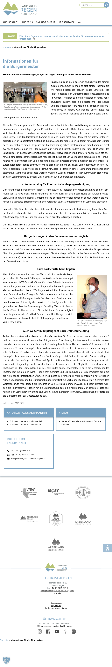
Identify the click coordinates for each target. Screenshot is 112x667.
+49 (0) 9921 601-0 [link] (59, 588)
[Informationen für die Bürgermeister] (25, 101)
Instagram (40, 631)
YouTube (57, 631)
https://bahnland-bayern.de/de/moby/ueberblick (56, 492)
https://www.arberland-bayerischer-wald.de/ (56, 519)
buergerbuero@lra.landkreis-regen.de (27, 458)
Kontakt (57, 593)
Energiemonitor (74, 631)
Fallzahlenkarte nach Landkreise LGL (25, 424)
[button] (6, 660)
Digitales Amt (65, 631)
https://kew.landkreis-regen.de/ (83, 519)
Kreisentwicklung (70, 22)
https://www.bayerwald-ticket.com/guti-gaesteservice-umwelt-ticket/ (83, 492)
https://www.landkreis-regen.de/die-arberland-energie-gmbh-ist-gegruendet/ (56, 545)
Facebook (48, 631)
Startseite (7, 47)
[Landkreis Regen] (56, 567)
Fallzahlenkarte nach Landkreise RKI (25, 421)
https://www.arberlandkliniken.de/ (29, 519)
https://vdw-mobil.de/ (29, 492)
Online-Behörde (45, 22)
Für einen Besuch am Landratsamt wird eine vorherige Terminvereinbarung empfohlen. (61, 37)
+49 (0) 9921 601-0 (23, 450)
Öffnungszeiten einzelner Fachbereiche (54, 626)
